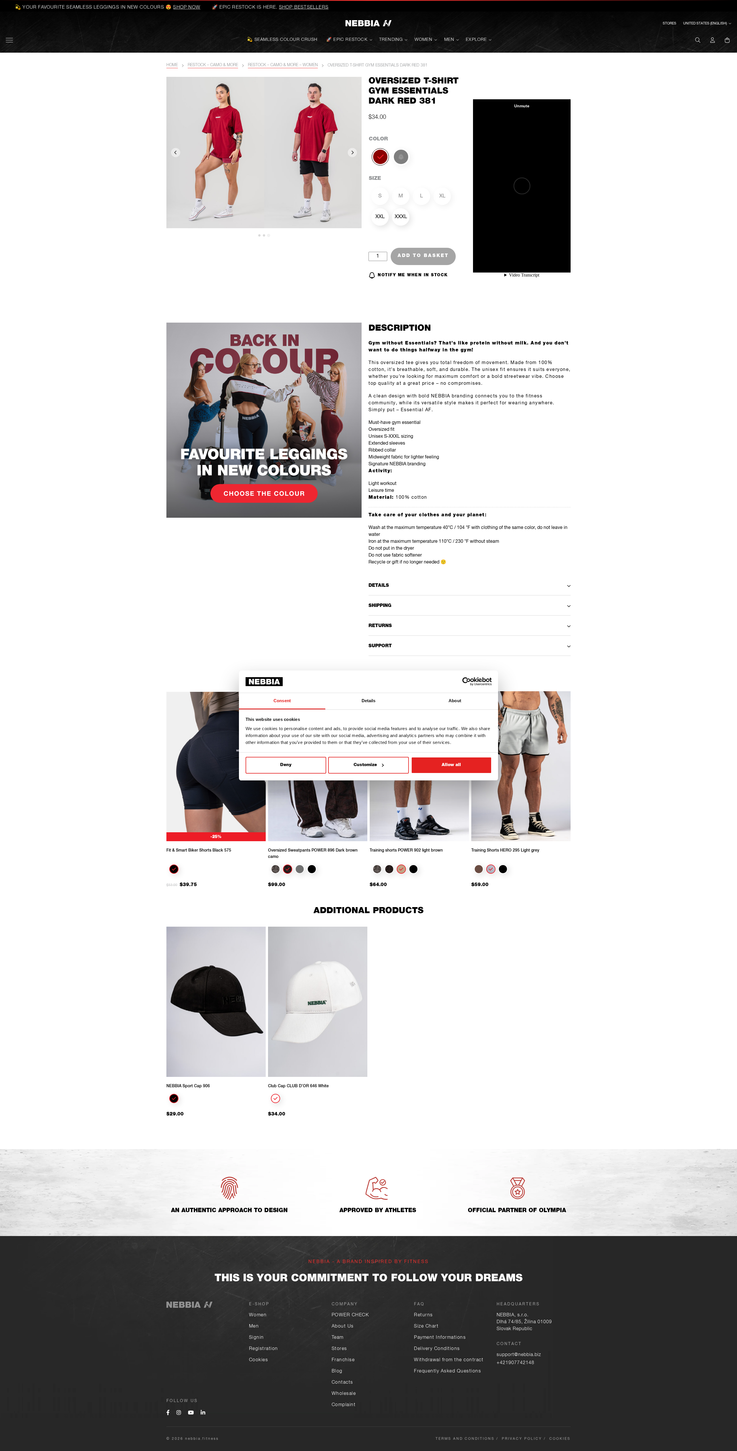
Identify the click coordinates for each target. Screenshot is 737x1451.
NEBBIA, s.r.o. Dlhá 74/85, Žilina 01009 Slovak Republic (524, 1322)
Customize (365, 765)
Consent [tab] (282, 700)
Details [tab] (369, 700)
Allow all (451, 765)
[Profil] (712, 40)
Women (424, 40)
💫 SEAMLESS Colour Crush (282, 40)
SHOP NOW (92, 7)
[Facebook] (168, 1413)
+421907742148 (515, 1363)
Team (338, 1338)
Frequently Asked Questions (447, 1371)
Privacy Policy (522, 1439)
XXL (380, 217)
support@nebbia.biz (519, 1355)
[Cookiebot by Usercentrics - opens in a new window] (466, 681)
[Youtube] (191, 1413)
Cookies (258, 1360)
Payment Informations (440, 1338)
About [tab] (455, 700)
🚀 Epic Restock (347, 40)
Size (375, 178)
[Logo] (368, 23)
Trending (391, 40)
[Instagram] (178, 1413)
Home (172, 65)
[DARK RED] (380, 156)
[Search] (698, 40)
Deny (285, 765)
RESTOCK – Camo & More (213, 65)
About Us (343, 1326)
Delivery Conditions (437, 1349)
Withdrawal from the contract (448, 1360)
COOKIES (560, 1439)
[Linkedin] (203, 1413)
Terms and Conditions (465, 1439)
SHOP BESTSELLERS (209, 7)
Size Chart (426, 1326)
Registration (263, 1349)
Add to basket (423, 256)
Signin (256, 1338)
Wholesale (344, 1394)
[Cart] (727, 40)
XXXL (401, 217)
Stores (669, 23)
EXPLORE (476, 40)
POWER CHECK (350, 1315)
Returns (423, 1315)
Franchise (343, 1360)
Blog (337, 1371)
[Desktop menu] (9, 40)
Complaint (344, 1405)
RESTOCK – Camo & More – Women (283, 65)
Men (449, 40)
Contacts (342, 1382)
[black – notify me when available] (401, 156)
